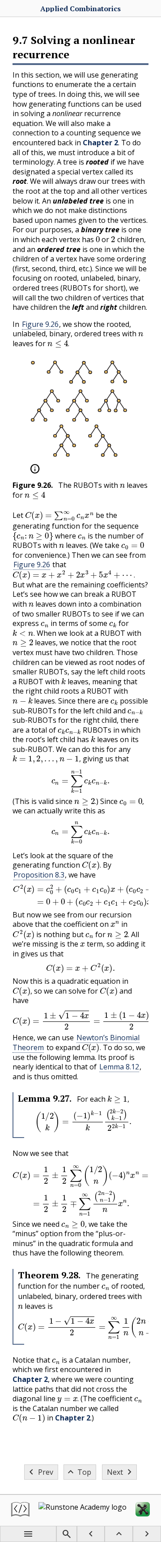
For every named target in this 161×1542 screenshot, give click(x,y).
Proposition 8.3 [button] (38, 875)
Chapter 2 (100, 143)
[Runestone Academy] (82, 1510)
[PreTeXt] (20, 1510)
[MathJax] (143, 1510)
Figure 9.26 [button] (40, 324)
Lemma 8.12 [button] (119, 1067)
